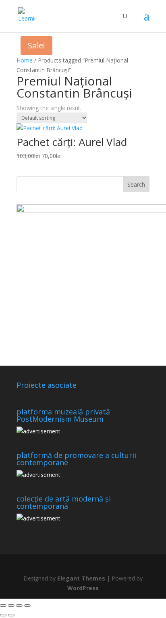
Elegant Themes (81, 578)
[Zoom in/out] (3, 605)
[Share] (19, 605)
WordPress (83, 588)
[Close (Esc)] (27, 605)
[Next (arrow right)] (11, 615)
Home (25, 60)
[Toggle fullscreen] (11, 605)
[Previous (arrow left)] (3, 615)
